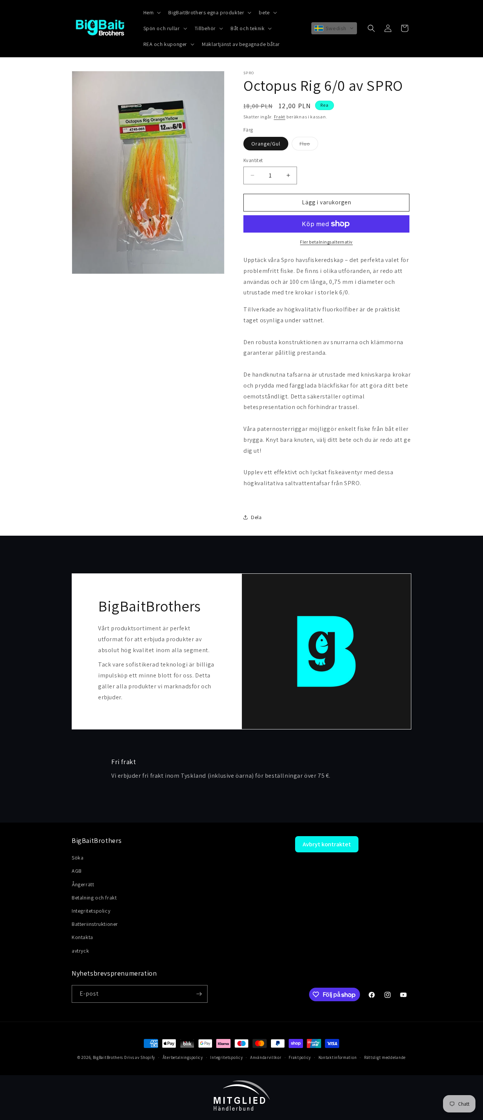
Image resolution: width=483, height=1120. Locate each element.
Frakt (280, 117)
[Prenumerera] (199, 994)
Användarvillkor (265, 1057)
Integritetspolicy (226, 1057)
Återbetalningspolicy (183, 1057)
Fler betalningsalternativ (326, 242)
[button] (151, 12)
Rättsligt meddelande (385, 1057)
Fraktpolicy (300, 1057)
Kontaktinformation (337, 1057)
